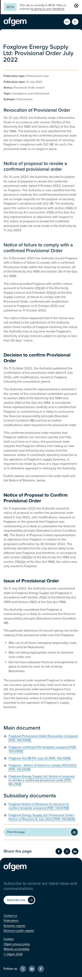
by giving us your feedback (47, 8)
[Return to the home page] (15, 21)
